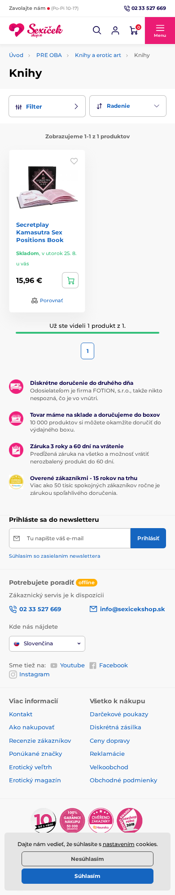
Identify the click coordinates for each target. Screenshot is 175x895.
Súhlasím (87, 876)
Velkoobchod (109, 767)
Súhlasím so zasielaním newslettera (55, 556)
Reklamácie (107, 753)
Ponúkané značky (35, 753)
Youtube (72, 665)
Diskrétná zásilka (115, 727)
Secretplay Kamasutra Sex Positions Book (40, 232)
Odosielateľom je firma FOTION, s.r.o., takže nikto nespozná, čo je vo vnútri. (96, 394)
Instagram (34, 674)
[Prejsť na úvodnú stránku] (36, 30)
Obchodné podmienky (123, 780)
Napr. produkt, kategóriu (66, 55)
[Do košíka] (70, 280)
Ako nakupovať (31, 727)
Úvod (16, 55)
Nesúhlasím (87, 858)
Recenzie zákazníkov (40, 740)
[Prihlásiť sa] (115, 30)
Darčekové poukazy (119, 714)
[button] (97, 30)
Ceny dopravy (110, 740)
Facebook (113, 665)
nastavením (119, 844)
